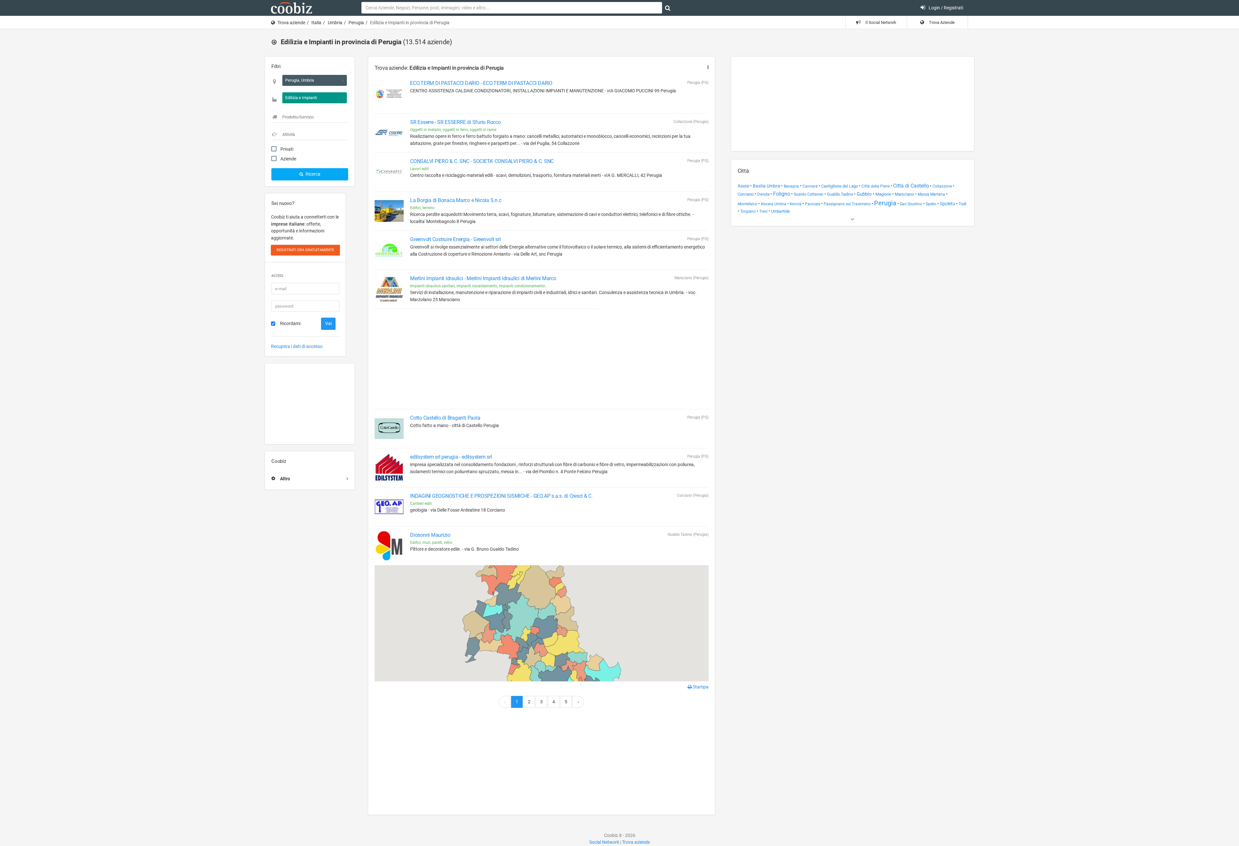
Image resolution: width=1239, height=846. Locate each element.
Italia (316, 22)
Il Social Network (880, 22)
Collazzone (942, 186)
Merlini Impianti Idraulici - (483, 278)
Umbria (335, 22)
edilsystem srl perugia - (451, 457)
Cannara (810, 186)
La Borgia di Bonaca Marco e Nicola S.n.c (455, 200)
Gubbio (864, 194)
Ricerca (312, 174)
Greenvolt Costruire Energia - (455, 239)
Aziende (288, 158)
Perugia (356, 22)
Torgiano (748, 211)
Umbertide (780, 211)
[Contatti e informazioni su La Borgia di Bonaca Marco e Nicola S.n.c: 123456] (389, 211)
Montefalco (747, 204)
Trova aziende (291, 22)
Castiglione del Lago (839, 186)
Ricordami (290, 323)
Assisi (743, 186)
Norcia (795, 204)
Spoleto (947, 204)
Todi (962, 203)
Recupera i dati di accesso (297, 346)
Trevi (763, 211)
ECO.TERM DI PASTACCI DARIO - (481, 83)
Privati (286, 149)
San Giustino (911, 204)
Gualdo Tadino (840, 194)
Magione (883, 194)
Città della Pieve (875, 186)
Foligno (781, 194)
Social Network (604, 842)
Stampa (700, 686)
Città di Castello (911, 186)
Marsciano (904, 194)
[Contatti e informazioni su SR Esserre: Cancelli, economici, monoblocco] (389, 133)
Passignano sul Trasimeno (847, 204)
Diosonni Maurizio (430, 535)
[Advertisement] (310, 403)
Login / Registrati (945, 7)
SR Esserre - (455, 122)
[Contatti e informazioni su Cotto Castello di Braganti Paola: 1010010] (389, 428)
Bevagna (791, 186)
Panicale (812, 204)
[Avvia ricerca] (667, 8)
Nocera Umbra (773, 204)
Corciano (746, 194)
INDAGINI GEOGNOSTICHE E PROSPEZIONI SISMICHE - (501, 496)
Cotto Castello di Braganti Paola (445, 418)
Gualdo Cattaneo (808, 194)
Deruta (763, 194)
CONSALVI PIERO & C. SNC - (482, 161)
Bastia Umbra (766, 186)
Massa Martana (931, 194)
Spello (931, 203)
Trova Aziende (941, 22)
